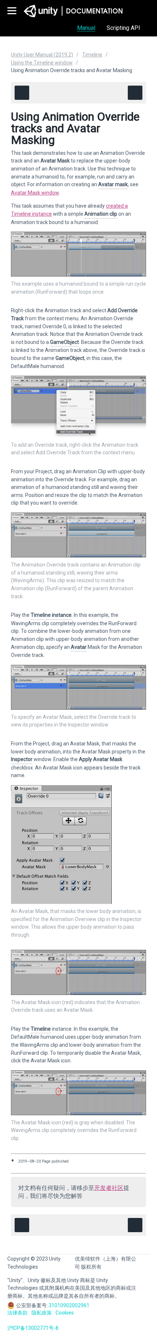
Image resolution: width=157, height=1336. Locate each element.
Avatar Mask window (35, 193)
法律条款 (17, 1313)
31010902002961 (69, 1305)
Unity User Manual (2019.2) (42, 55)
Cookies (64, 1313)
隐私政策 (41, 1313)
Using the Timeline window (42, 63)
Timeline (92, 55)
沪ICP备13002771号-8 (32, 1328)
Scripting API (123, 27)
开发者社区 (108, 1187)
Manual (86, 27)
